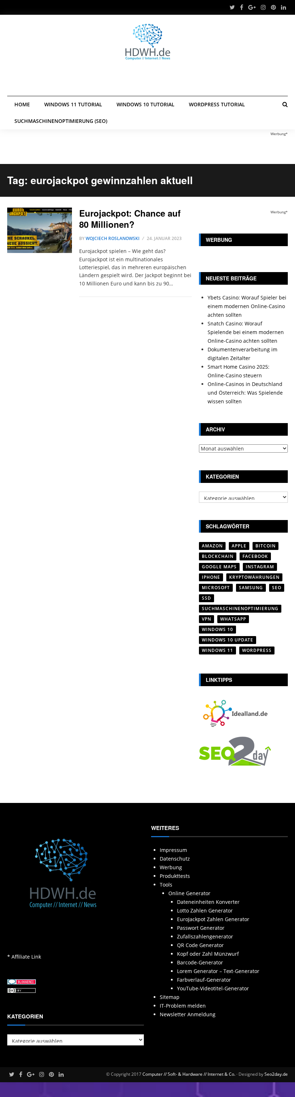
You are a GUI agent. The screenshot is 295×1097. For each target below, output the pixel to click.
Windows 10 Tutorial (145, 104)
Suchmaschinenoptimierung (240, 608)
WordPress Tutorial (217, 104)
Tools (166, 884)
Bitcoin (265, 546)
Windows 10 (217, 629)
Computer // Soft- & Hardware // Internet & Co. (188, 1074)
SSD (206, 598)
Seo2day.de (276, 1074)
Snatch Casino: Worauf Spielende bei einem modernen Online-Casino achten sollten (246, 332)
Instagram (260, 567)
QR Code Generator (200, 945)
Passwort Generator (200, 927)
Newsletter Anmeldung (187, 1014)
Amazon (212, 546)
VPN (206, 619)
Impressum (173, 850)
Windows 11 (217, 650)
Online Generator (189, 893)
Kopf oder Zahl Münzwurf (208, 953)
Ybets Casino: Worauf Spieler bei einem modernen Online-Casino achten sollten (247, 306)
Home (22, 104)
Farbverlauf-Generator (204, 979)
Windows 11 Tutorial (73, 104)
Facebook (255, 556)
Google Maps (219, 567)
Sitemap (170, 997)
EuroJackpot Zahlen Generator (213, 919)
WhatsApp (233, 619)
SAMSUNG (251, 588)
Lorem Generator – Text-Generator (218, 971)
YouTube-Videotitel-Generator (213, 988)
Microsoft (216, 588)
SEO (276, 588)
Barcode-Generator (200, 962)
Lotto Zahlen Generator (205, 910)
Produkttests (175, 875)
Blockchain (217, 556)
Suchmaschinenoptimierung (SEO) (60, 120)
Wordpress (257, 650)
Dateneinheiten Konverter (208, 901)
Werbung (171, 867)
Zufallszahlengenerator (205, 936)
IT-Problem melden (183, 1005)
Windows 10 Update (227, 640)
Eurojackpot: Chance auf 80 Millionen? (130, 218)
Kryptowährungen (254, 577)
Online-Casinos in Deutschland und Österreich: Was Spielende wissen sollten (245, 393)
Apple (239, 546)
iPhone (211, 577)
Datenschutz (175, 858)
